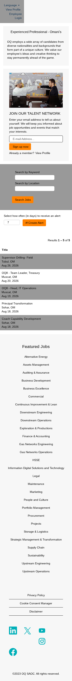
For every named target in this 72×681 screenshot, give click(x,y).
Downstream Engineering (36, 412)
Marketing (36, 491)
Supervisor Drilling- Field (17, 257)
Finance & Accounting (36, 436)
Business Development (36, 380)
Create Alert (35, 222)
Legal (36, 476)
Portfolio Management (36, 507)
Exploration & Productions (36, 428)
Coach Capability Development (21, 318)
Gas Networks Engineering (36, 444)
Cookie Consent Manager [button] (36, 603)
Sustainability (36, 555)
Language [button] (11, 5)
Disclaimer (36, 611)
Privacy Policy (36, 595)
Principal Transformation (17, 303)
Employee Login (15, 15)
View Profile (13, 9)
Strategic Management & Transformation (36, 539)
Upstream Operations (36, 571)
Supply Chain (36, 547)
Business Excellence (36, 388)
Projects (36, 523)
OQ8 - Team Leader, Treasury (21, 272)
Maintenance (36, 483)
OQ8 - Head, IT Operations (19, 288)
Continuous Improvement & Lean (36, 404)
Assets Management (36, 364)
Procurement (36, 515)
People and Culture (36, 499)
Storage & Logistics (36, 531)
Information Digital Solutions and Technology (36, 468)
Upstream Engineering (36, 563)
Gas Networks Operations (36, 452)
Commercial (36, 396)
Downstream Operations (36, 420)
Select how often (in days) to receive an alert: (32, 215)
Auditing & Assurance (36, 372)
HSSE (36, 460)
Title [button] (5, 249)
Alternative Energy (36, 356)
